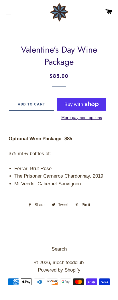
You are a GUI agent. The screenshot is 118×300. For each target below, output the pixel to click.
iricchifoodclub (68, 262)
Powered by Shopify (59, 270)
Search (59, 249)
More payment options (81, 117)
